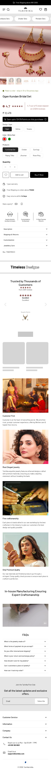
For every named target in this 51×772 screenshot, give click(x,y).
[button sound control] (45, 623)
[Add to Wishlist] (6, 175)
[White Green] (9, 139)
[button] (19, 175)
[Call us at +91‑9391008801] (21, 204)
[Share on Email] (16, 204)
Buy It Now (39, 175)
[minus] (5, 167)
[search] (8, 9)
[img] (25, 287)
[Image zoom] (25, 51)
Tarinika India (28, 767)
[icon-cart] (45, 9)
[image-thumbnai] (3, 81)
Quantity (6, 162)
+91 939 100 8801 (14, 745)
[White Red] (4, 139)
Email (8, 701)
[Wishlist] (40, 9)
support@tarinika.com (16, 754)
